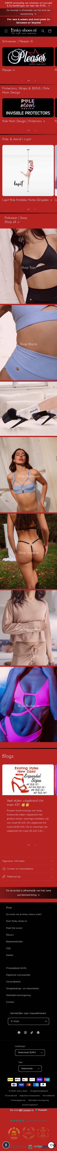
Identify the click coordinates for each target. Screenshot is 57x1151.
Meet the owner (14, 928)
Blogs (9, 907)
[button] (6, 31)
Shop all (11, 222)
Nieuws (10, 934)
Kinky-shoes (22, 1091)
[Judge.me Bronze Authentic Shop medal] (14, 1133)
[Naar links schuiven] (22, 80)
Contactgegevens (18, 1100)
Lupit (27, 139)
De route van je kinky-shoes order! (23, 914)
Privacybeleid (11, 1095)
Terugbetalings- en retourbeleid (22, 988)
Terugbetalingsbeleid (39, 1091)
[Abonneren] (45, 1021)
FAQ (8, 948)
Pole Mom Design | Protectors (22, 121)
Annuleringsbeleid (30, 1105)
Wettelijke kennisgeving (18, 995)
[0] (51, 1145)
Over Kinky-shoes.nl (16, 921)
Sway (23, 218)
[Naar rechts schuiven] (35, 80)
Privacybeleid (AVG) (16, 968)
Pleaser (7, 70)
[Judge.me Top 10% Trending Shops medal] (43, 1133)
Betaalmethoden (14, 941)
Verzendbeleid (13, 981)
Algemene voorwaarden (18, 974)
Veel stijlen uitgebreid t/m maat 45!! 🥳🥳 (25, 803)
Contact (10, 1002)
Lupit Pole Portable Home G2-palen (25, 200)
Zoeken (10, 955)
